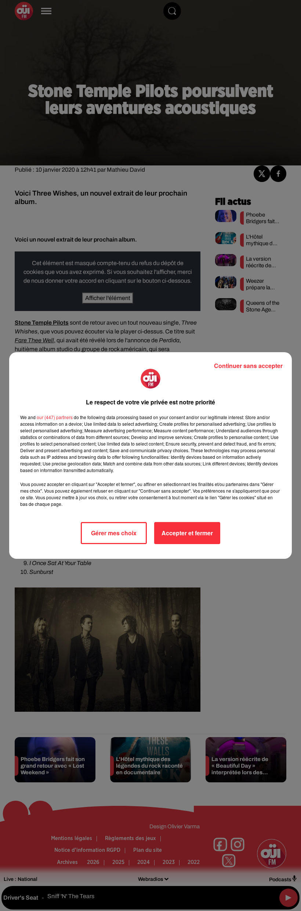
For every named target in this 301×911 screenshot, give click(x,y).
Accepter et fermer (187, 533)
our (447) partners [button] (55, 417)
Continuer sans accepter (248, 365)
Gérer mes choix (114, 533)
